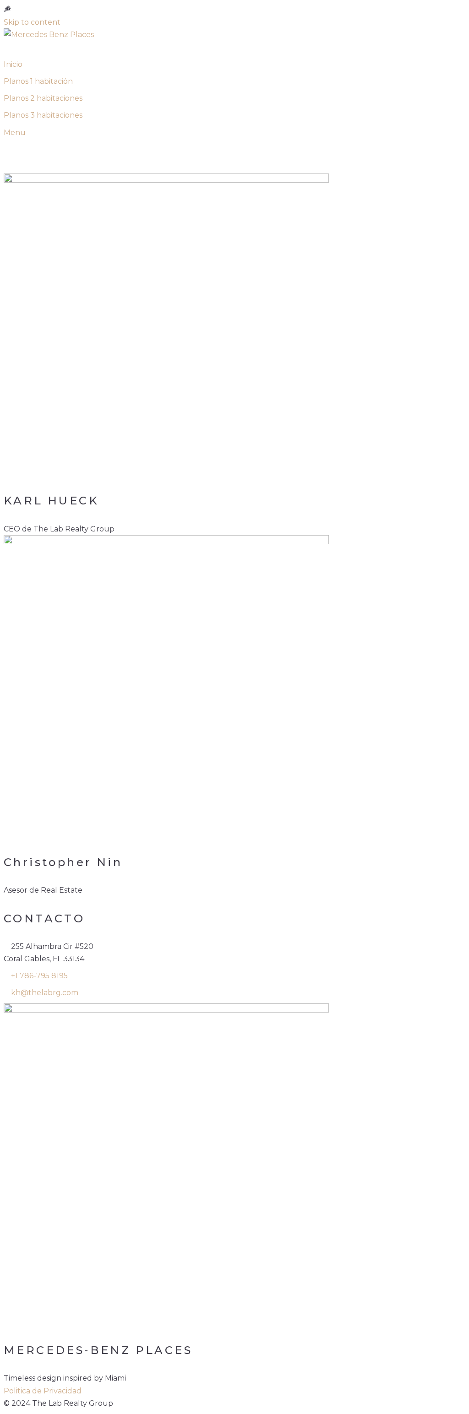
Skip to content (32, 22)
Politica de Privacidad (43, 1391)
